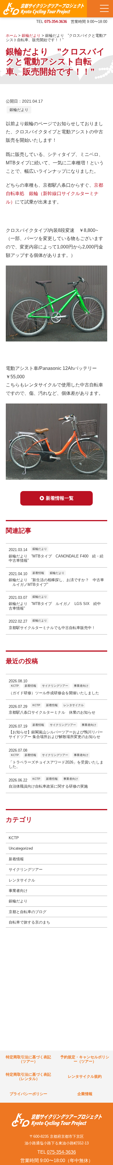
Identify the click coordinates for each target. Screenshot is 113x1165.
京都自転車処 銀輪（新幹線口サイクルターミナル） (54, 193)
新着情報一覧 (60, 498)
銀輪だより (19, 110)
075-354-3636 (55, 21)
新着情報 (16, 859)
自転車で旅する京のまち (29, 922)
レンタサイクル (22, 880)
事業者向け (18, 890)
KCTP (14, 838)
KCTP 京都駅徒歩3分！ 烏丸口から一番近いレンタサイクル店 (43, 8)
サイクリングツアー (26, 869)
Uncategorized (21, 848)
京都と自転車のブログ (27, 912)
